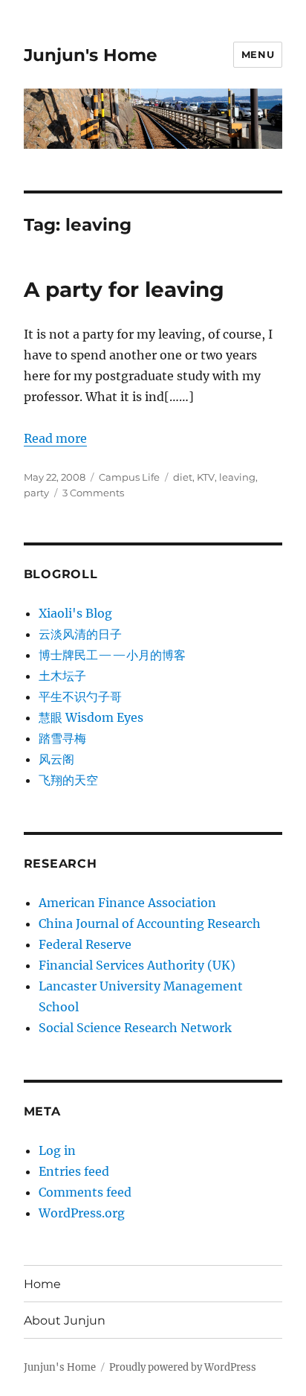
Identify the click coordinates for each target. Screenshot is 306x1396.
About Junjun (64, 1320)
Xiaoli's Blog (75, 613)
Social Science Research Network (135, 1027)
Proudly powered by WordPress (182, 1367)
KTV (206, 477)
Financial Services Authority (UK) (137, 965)
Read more (55, 438)
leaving (237, 477)
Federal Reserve (85, 944)
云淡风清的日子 (80, 634)
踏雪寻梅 (62, 738)
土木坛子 (62, 675)
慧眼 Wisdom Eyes (91, 717)
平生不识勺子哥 (80, 696)
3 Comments (93, 493)
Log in (57, 1150)
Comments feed (85, 1192)
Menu (257, 54)
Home (42, 1284)
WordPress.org (82, 1213)
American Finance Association (127, 902)
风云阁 (56, 759)
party (36, 493)
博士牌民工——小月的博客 (112, 654)
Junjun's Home (90, 55)
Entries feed (74, 1171)
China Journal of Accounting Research (150, 923)
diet (182, 477)
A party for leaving (124, 289)
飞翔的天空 (68, 779)
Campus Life (129, 477)
